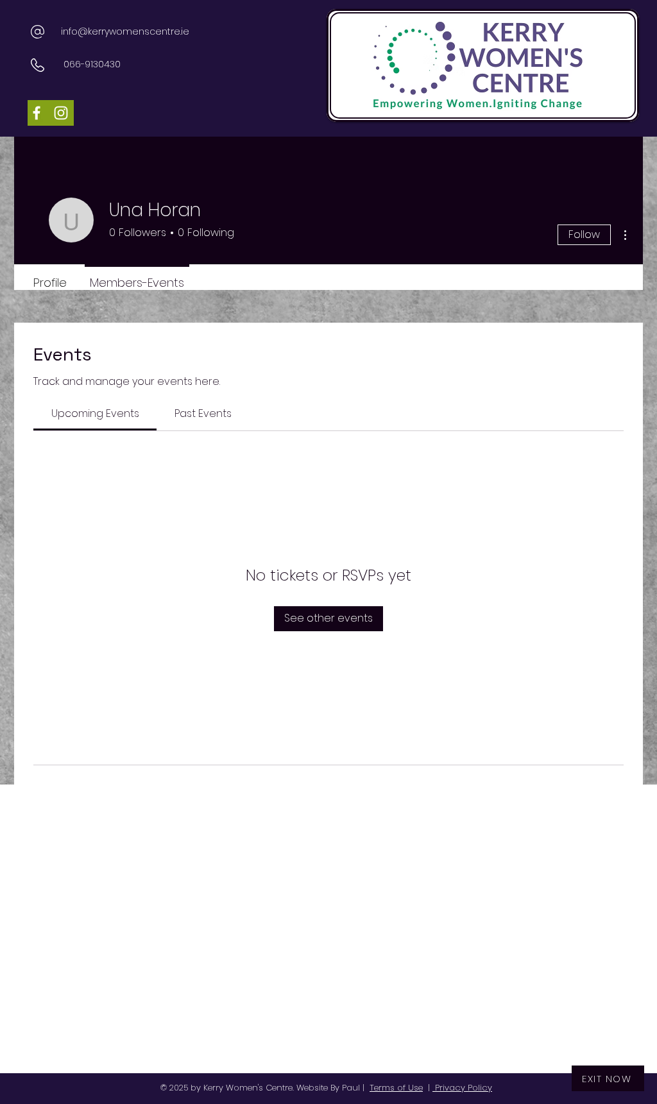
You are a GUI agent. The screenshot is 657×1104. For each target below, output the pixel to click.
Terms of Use (396, 1088)
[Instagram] (61, 113)
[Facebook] (37, 113)
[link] (95, 413)
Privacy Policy (462, 1088)
